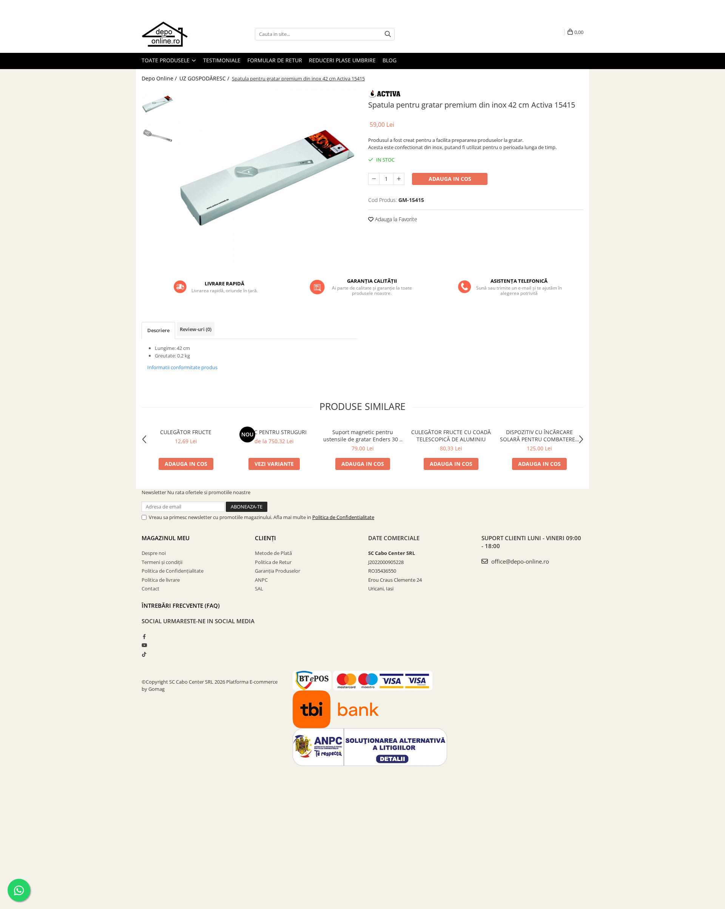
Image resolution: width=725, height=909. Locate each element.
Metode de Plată (273, 553)
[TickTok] (144, 654)
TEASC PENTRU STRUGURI (274, 432)
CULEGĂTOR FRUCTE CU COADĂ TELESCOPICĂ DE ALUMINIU (451, 435)
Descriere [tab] (158, 330)
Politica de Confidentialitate (343, 517)
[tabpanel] (267, 177)
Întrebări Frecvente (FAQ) (181, 605)
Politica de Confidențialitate (173, 570)
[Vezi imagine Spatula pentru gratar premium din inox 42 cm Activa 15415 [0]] (157, 104)
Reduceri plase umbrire (342, 60)
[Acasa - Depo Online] (179, 34)
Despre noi (154, 553)
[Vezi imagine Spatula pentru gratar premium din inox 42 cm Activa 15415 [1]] (157, 136)
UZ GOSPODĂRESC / (205, 78)
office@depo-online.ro (519, 561)
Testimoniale (222, 60)
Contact (150, 588)
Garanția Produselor (277, 570)
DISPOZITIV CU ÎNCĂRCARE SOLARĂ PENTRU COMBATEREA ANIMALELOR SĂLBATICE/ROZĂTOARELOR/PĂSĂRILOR (539, 435)
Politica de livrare (161, 579)
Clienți (265, 538)
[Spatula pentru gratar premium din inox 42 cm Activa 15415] (267, 177)
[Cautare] (388, 34)
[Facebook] (144, 636)
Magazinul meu (166, 538)
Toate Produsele (166, 60)
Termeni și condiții (162, 562)
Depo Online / (160, 78)
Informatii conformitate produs (182, 367)
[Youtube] (144, 645)
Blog (389, 60)
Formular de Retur (274, 60)
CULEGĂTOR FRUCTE (185, 432)
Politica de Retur (273, 562)
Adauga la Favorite (395, 219)
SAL (259, 588)
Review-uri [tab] (195, 329)
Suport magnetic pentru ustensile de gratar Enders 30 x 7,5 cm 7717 (362, 435)
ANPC (261, 579)
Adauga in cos (450, 178)
